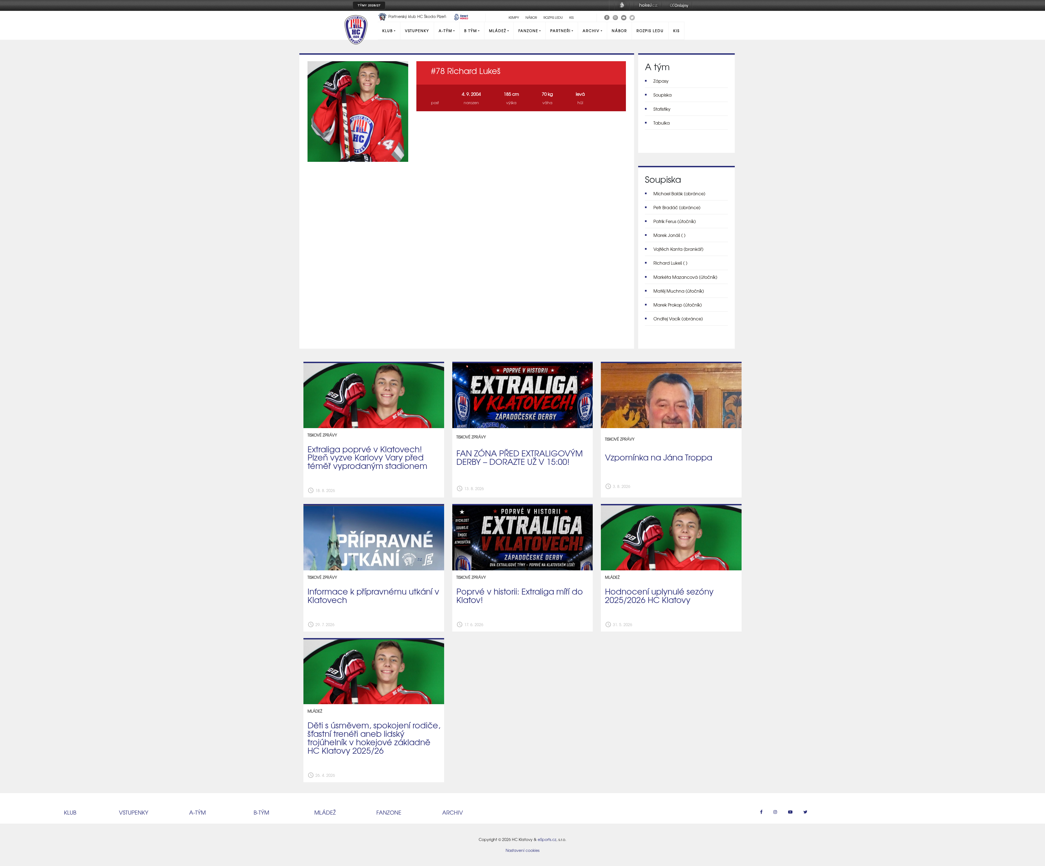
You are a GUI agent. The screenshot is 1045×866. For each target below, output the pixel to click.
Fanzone (528, 30)
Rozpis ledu (553, 17)
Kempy (514, 17)
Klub (387, 30)
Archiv (591, 30)
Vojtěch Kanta (678, 249)
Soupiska (662, 94)
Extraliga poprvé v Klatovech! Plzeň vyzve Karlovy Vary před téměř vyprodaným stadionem (367, 457)
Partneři (560, 30)
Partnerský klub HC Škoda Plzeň (417, 16)
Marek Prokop (677, 304)
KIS (571, 17)
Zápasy (661, 81)
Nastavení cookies (522, 850)
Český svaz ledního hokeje (622, 5)
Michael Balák (679, 193)
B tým (470, 30)
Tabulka (661, 122)
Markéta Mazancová (685, 277)
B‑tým (261, 812)
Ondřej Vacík (678, 318)
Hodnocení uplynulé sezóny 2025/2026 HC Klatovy (659, 595)
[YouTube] (623, 17)
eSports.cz (547, 839)
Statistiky (662, 109)
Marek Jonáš (669, 235)
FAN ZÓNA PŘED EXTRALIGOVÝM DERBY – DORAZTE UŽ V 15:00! (519, 457)
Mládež (497, 30)
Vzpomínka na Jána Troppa (658, 457)
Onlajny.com (679, 5)
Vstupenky (417, 30)
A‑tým (197, 812)
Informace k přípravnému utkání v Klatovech (373, 595)
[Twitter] (632, 17)
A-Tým (445, 30)
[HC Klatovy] (607, 17)
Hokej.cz (648, 5)
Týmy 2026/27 (369, 5)
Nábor (531, 17)
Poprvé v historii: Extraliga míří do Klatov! (519, 595)
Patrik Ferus (674, 221)
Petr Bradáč (676, 207)
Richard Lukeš (670, 262)
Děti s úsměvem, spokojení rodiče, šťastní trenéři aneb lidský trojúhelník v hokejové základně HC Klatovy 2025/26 (374, 737)
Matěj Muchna (678, 290)
